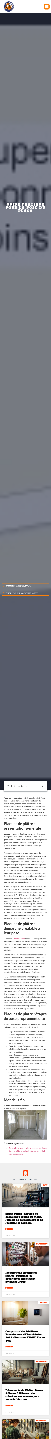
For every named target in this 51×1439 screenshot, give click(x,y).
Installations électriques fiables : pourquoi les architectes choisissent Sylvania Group (21, 1277)
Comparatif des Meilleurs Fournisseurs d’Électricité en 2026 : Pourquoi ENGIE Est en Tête (25, 1336)
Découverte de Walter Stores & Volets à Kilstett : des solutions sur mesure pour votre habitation (24, 1395)
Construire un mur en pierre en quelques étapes (28, 1148)
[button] (47, 6)
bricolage (20, 586)
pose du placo (19, 938)
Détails (9, 1229)
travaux (28, 586)
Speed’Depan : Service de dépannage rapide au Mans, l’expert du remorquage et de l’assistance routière (24, 1218)
